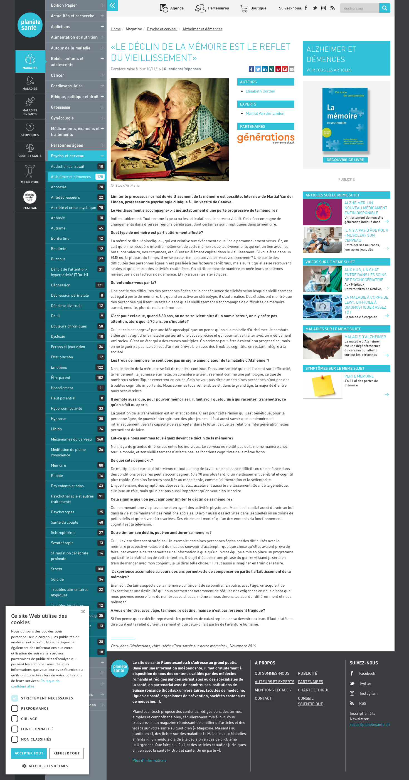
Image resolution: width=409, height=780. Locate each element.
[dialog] (47, 690)
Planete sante (30, 25)
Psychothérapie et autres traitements (72, 499)
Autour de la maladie (70, 47)
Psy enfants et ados (67, 485)
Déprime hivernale (66, 305)
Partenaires (218, 8)
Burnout (58, 258)
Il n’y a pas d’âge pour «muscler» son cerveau (366, 235)
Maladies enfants (30, 112)
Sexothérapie (62, 542)
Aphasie (58, 217)
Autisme (58, 228)
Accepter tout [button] (29, 753)
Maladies (30, 88)
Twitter (365, 683)
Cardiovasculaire (67, 85)
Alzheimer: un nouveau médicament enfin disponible (365, 207)
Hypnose (58, 418)
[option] (265, 138)
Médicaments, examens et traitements (75, 131)
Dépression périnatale (70, 295)
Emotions (59, 367)
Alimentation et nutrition (74, 36)
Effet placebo (62, 356)
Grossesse (60, 106)
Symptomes (30, 135)
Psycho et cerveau (68, 155)
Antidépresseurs (65, 197)
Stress (56, 568)
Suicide (57, 579)
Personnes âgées (67, 145)
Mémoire (58, 465)
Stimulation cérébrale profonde (69, 556)
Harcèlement (62, 387)
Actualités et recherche (72, 15)
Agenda (176, 8)
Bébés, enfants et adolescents (67, 61)
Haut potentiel (63, 398)
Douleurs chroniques (69, 326)
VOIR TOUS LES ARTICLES (329, 70)
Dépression (60, 284)
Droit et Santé (30, 156)
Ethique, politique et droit (74, 96)
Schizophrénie (63, 532)
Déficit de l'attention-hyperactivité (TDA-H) (69, 272)
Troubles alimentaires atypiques (69, 592)
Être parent (60, 377)
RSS (362, 703)
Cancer (57, 75)
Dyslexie (58, 336)
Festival (30, 207)
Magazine (30, 67)
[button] (251, 69)
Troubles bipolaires (67, 605)
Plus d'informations (149, 760)
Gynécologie (62, 117)
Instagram (369, 693)
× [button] (83, 612)
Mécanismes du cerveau (71, 439)
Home (116, 28)
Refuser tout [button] (66, 753)
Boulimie (58, 248)
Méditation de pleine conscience (68, 452)
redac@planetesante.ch (370, 724)
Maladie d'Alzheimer (365, 336)
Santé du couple (64, 522)
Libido (56, 428)
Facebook (367, 673)
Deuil (55, 315)
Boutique (258, 8)
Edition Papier (64, 5)
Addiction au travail (67, 166)
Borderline (60, 238)
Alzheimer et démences (71, 176)
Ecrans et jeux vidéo (68, 346)
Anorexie (58, 186)
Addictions (60, 26)
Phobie (57, 475)
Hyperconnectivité (66, 408)
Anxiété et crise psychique (73, 207)
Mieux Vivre (30, 182)
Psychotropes (62, 511)
